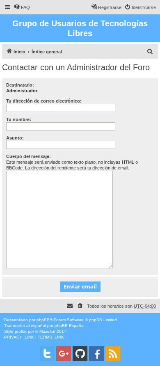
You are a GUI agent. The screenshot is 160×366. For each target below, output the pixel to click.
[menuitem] (22, 7)
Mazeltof (47, 331)
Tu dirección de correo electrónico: (44, 100)
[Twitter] (47, 353)
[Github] (80, 353)
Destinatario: (20, 84)
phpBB (43, 320)
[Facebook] (96, 353)
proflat (21, 331)
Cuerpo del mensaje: (28, 156)
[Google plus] (63, 353)
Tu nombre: (18, 119)
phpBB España (69, 325)
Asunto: (15, 137)
